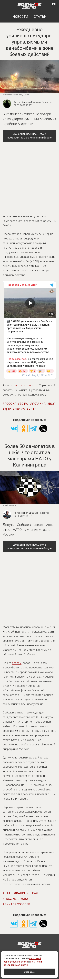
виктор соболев (17, 904)
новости (20, 17)
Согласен (29, 972)
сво (25, 898)
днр (8, 409)
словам (16, 663)
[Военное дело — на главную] (29, 5)
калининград (27, 893)
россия (10, 403)
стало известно (21, 385)
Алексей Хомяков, (36, 102)
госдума (12, 898)
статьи (40, 17)
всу (52, 403)
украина (39, 403)
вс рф (24, 403)
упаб (32, 409)
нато (8, 893)
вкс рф (19, 409)
